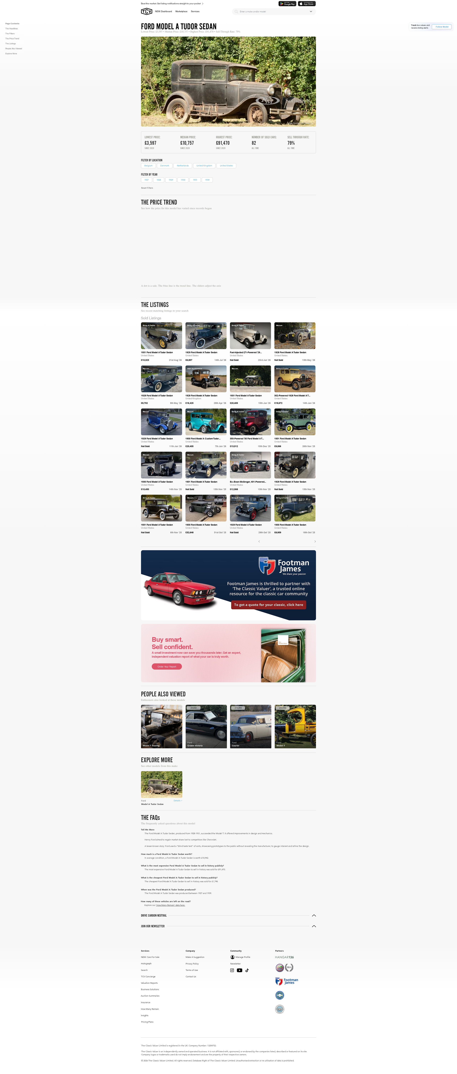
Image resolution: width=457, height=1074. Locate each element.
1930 (183, 179)
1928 (159, 179)
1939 (207, 179)
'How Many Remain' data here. (170, 905)
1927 (146, 179)
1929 (171, 179)
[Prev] (259, 541)
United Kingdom (204, 165)
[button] (181, 11)
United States (226, 165)
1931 (195, 179)
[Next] (315, 541)
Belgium (148, 165)
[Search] (236, 11)
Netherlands (183, 165)
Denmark (164, 165)
